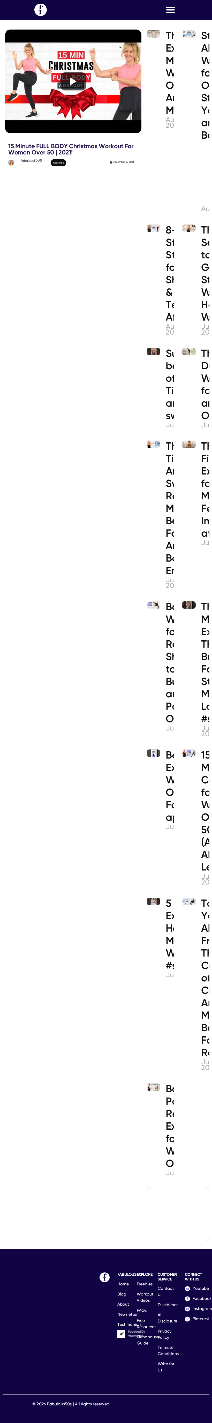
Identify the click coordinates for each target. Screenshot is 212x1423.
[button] (170, 10)
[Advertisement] (73, 207)
